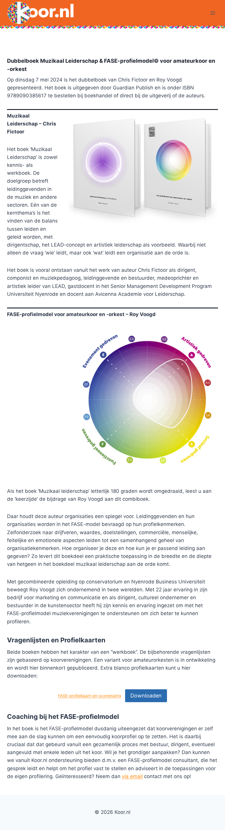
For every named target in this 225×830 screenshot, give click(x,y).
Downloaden (146, 695)
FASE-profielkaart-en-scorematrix (89, 696)
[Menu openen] (212, 13)
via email (132, 776)
